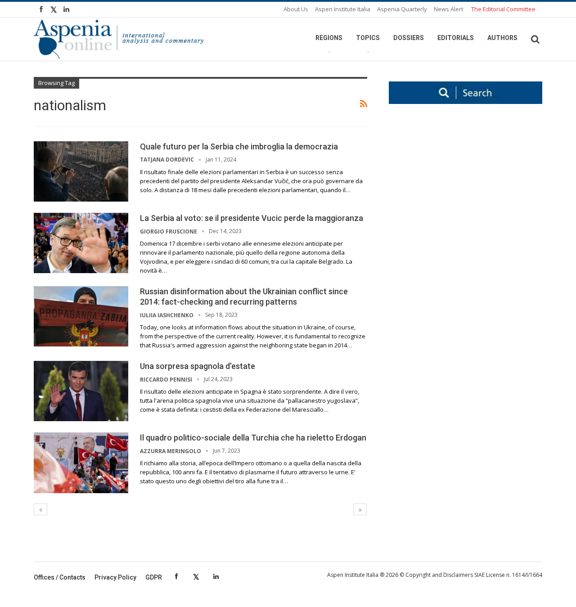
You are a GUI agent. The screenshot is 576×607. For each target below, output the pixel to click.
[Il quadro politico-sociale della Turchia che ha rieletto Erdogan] (81, 462)
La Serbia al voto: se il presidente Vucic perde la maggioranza (251, 218)
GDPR (153, 577)
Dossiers (408, 37)
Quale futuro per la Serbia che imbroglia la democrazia (239, 146)
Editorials (455, 37)
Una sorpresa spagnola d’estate (197, 366)
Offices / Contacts (60, 577)
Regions (328, 37)
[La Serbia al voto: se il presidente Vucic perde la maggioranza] (81, 243)
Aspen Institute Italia (342, 9)
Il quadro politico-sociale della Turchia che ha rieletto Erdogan (253, 437)
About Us (296, 9)
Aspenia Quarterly (402, 9)
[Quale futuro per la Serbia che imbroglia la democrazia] (81, 171)
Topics (368, 37)
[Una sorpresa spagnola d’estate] (81, 391)
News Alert (448, 9)
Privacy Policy (115, 577)
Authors (502, 37)
